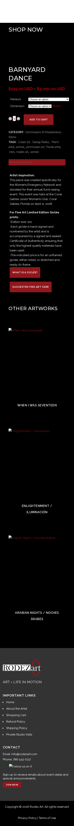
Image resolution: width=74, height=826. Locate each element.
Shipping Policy (16, 728)
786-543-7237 (22, 759)
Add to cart (38, 119)
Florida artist (53, 147)
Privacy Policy (27, 818)
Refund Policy (15, 721)
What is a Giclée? (25, 272)
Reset (57, 106)
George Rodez (40, 142)
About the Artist (16, 708)
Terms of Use (47, 818)
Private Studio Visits (19, 734)
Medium (15, 99)
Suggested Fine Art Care (30, 286)
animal (20, 147)
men (11, 151)
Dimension (17, 106)
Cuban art (24, 142)
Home (10, 702)
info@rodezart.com (24, 754)
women (34, 151)
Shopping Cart (16, 715)
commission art (35, 147)
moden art (22, 151)
